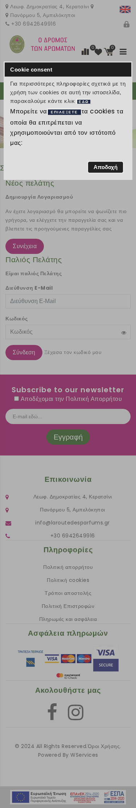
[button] (106, 167)
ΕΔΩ (84, 102)
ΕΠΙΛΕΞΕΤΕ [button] (64, 112)
